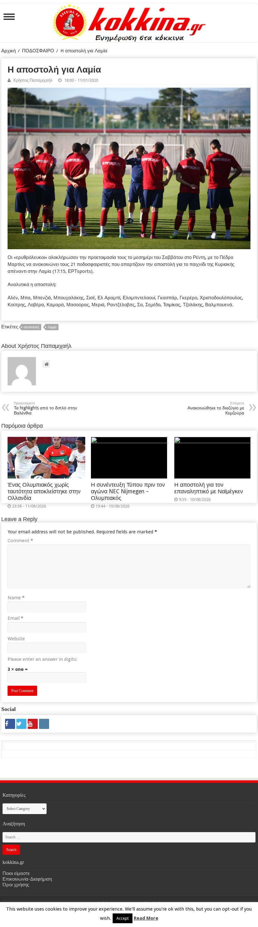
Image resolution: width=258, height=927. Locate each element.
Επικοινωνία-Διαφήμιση (27, 879)
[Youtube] (33, 724)
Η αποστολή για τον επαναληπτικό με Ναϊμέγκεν (208, 488)
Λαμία (52, 327)
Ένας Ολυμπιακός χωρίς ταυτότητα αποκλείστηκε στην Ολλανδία (44, 491)
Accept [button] (122, 918)
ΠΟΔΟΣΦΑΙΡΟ (38, 51)
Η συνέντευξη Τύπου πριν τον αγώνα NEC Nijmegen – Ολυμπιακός (128, 491)
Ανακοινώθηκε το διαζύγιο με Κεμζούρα (216, 408)
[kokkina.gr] (129, 21)
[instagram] (44, 724)
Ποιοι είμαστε (16, 873)
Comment (20, 540)
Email (15, 618)
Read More (146, 918)
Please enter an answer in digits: (42, 659)
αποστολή (31, 327)
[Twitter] (21, 724)
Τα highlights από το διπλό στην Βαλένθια (45, 408)
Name (16, 598)
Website (16, 639)
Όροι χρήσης (16, 885)
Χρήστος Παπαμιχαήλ (33, 80)
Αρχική (8, 51)
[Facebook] (10, 724)
